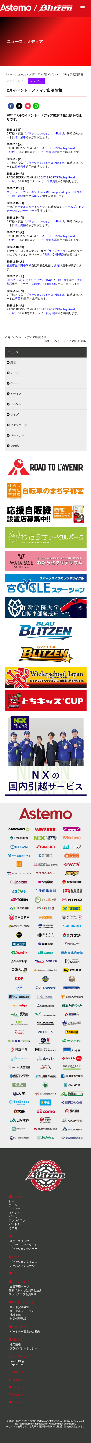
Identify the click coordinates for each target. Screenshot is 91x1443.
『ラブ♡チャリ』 (57, 250)
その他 (14, 445)
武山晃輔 (17, 196)
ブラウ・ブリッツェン (23, 1245)
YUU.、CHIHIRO (53, 254)
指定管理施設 (17, 1318)
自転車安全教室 (19, 1307)
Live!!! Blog (16, 1361)
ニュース (17, 1196)
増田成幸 (20, 137)
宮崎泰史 (20, 166)
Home (8, 74)
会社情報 (16, 1339)
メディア (15, 393)
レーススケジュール (21, 1265)
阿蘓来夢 (51, 152)
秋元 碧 (50, 313)
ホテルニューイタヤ (30, 206)
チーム (14, 383)
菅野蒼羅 (51, 240)
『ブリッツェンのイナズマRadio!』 (45, 133)
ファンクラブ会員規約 (22, 1294)
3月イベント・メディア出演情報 (65, 341)
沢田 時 (19, 298)
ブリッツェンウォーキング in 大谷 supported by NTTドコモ (44, 192)
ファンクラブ (18, 425)
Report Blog (16, 1364)
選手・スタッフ (19, 1241)
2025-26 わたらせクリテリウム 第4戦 (29, 280)
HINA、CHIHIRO (44, 283)
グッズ (14, 414)
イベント (15, 404)
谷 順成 (57, 265)
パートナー (17, 435)
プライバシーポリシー (23, 1348)
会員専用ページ (19, 1286)
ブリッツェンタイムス (23, 1261)
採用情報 (15, 1344)
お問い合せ (19, 1372)
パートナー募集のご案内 (24, 1331)
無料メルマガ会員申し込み (25, 1290)
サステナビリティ (23, 1302)
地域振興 (15, 1314)
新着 (13, 362)
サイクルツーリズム (21, 1311)
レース (14, 373)
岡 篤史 (50, 181)
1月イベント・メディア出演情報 (26, 337)
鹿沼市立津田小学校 (19, 265)
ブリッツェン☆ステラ (23, 1248)
